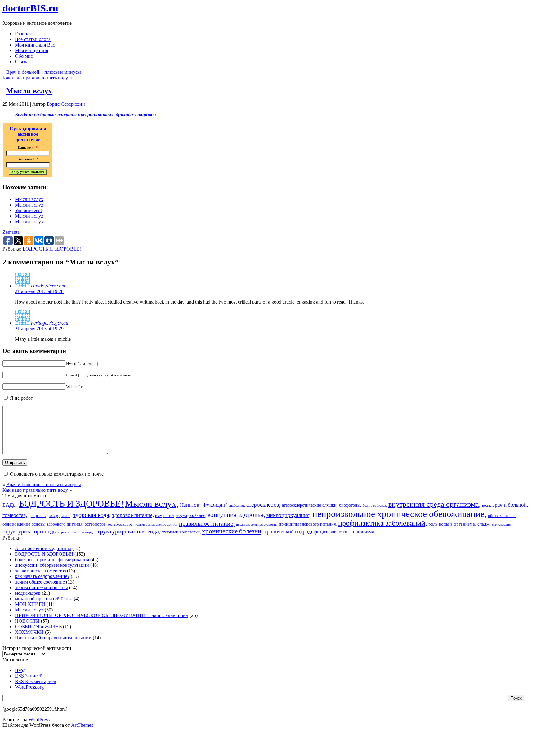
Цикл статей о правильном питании (53, 637)
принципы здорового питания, (308, 524)
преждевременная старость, (257, 524)
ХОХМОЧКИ (29, 632)
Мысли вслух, (152, 504)
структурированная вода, (127, 531)
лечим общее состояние (40, 581)
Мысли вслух (29, 91)
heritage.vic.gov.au (49, 323)
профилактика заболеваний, (382, 523)
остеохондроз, (120, 524)
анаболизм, (237, 505)
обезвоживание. (502, 515)
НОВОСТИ (27, 621)
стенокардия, (501, 524)
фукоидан (170, 532)
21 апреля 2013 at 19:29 (39, 328)
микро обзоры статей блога (44, 598)
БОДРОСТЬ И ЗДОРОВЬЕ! (52, 248)
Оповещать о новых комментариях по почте (57, 474)
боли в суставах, (375, 505)
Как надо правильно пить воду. (35, 77)
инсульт (181, 516)
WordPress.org (29, 687)
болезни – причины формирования (52, 559)
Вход (20, 670)
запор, (66, 515)
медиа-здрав (28, 593)
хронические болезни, (232, 531)
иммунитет (164, 515)
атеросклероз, (263, 504)
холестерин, (190, 532)
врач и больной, (510, 505)
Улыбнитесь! (28, 210)
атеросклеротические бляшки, (310, 505)
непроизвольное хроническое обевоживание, (399, 514)
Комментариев (35, 681)
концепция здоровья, (236, 514)
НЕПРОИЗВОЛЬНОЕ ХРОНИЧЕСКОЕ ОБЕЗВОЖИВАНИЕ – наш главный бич (101, 615)
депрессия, (38, 515)
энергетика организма (352, 531)
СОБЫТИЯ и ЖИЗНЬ (38, 626)
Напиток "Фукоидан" (203, 505)
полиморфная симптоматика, (156, 524)
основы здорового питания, (57, 524)
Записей (28, 675)
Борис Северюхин (66, 104)
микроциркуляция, (288, 515)
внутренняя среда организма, (434, 504)
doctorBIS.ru (30, 8)
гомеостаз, (14, 515)
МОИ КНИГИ (30, 604)
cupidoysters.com (48, 285)
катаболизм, (197, 516)
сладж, (484, 523)
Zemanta (11, 232)
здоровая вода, (92, 514)
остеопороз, (96, 524)
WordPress (39, 719)
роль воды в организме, (452, 523)
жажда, (54, 516)
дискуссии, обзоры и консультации (52, 565)
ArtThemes (82, 725)
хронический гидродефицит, (296, 532)
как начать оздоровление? (42, 576)
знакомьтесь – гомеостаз (40, 570)
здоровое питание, (133, 515)
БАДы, (10, 505)
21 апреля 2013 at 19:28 (39, 291)
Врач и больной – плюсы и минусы (43, 72)
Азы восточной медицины (43, 548)
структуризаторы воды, (75, 532)
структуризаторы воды (29, 531)
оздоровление (16, 523)
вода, (486, 505)
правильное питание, (207, 523)
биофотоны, (350, 505)
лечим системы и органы (41, 587)
